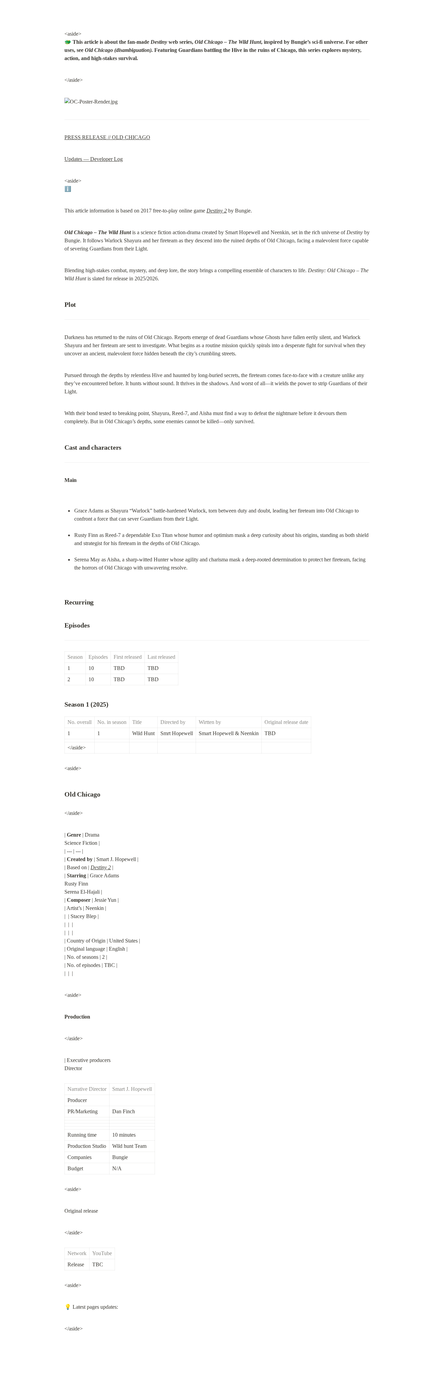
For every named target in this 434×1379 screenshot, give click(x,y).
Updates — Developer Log (93, 159)
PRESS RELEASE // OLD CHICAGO (107, 137)
